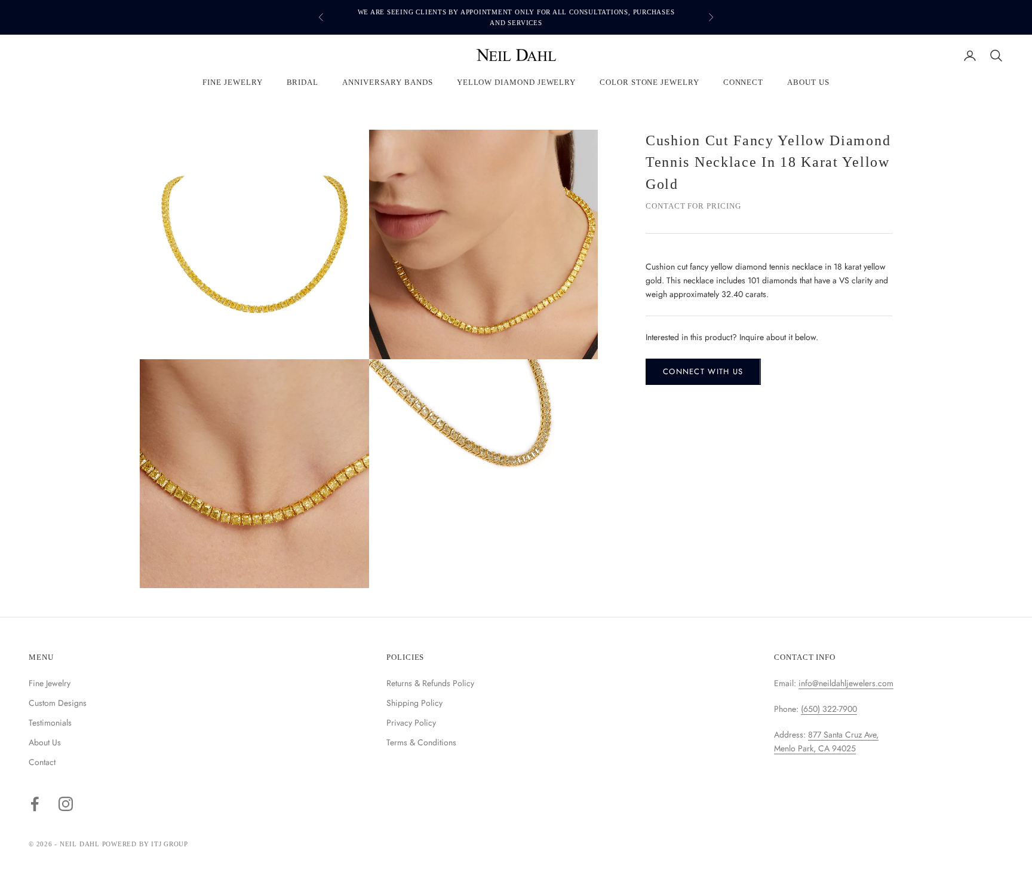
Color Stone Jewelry (649, 82)
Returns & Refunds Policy (430, 683)
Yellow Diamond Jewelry (516, 82)
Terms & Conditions (421, 742)
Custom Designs (58, 703)
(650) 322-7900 (829, 709)
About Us (808, 82)
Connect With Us (703, 372)
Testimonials (50, 723)
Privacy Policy (411, 723)
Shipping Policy (414, 703)
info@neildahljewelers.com (845, 683)
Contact (42, 762)
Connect (743, 82)
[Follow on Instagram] (66, 804)
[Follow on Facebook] (35, 804)
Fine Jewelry (232, 82)
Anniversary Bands (387, 82)
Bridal (303, 82)
